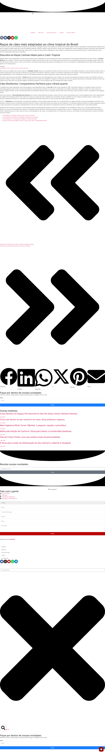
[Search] (2, 38)
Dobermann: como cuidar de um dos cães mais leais (14, 68)
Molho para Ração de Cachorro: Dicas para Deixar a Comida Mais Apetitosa (35, 431)
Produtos (32, 32)
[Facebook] (5, 38)
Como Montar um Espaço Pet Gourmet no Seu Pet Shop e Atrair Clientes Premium (38, 413)
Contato (61, 32)
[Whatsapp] (16, 38)
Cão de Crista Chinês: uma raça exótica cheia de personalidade (30, 437)
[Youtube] (12, 38)
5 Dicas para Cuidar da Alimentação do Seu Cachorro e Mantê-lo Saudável (35, 443)
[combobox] (52, 569)
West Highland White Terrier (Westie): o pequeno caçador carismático (33, 425)
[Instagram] (9, 38)
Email (1, 397)
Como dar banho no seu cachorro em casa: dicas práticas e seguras (32, 419)
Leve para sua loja (51, 32)
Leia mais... (3, 417)
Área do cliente (70, 32)
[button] (9, 377)
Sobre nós (41, 32)
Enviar (52, 405)
